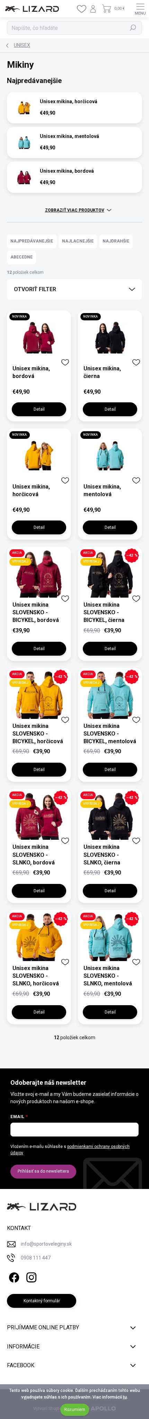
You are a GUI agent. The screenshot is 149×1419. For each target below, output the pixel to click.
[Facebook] (13, 1276)
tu (125, 1397)
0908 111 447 (36, 1258)
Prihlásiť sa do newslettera (43, 1171)
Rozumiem (74, 1409)
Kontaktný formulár (42, 1300)
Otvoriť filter (35, 289)
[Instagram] (30, 1276)
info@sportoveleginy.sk (46, 1244)
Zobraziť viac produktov (74, 210)
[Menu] (140, 8)
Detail (39, 409)
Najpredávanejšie (31, 241)
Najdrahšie (116, 241)
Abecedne (21, 257)
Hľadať (133, 27)
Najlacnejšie (78, 241)
